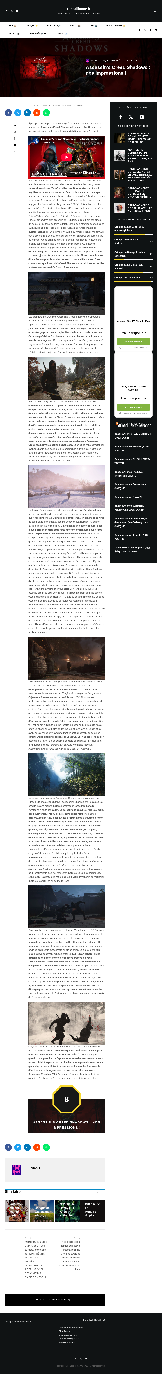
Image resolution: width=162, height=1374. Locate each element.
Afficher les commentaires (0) (53, 1300)
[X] (11, 11)
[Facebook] (7, 11)
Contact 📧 (62, 34)
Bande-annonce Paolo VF (128, 497)
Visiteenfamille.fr (67, 1342)
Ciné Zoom (64, 1331)
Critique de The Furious (127, 277)
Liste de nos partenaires (71, 1327)
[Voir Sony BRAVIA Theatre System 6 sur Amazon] (133, 368)
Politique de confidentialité (18, 1321)
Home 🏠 (12, 26)
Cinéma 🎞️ (75, 26)
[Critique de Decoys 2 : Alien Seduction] (67, 1211)
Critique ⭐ (32, 26)
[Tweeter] (17, 112)
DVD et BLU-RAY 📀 (115, 26)
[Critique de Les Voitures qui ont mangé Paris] (17, 1211)
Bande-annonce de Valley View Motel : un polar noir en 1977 (139, 137)
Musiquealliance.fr (68, 1335)
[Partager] (8, 112)
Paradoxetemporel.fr (69, 1338)
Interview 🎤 (54, 26)
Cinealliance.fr (78, 9)
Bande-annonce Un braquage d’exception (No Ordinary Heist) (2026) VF (131, 522)
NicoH (93, 61)
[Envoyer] (36, 112)
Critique (104, 61)
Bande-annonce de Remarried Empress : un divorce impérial (139, 192)
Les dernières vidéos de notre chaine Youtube (134, 425)
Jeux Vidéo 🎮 (36, 34)
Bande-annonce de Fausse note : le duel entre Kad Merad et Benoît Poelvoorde (140, 175)
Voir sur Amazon (133, 341)
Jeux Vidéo (115, 61)
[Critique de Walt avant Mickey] (42, 1211)
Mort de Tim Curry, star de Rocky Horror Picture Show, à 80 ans (140, 155)
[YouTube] (17, 11)
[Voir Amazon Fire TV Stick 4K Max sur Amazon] (133, 303)
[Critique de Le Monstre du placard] (92, 1211)
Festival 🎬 (14, 34)
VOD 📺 (93, 26)
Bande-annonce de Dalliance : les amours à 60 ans (140, 208)
